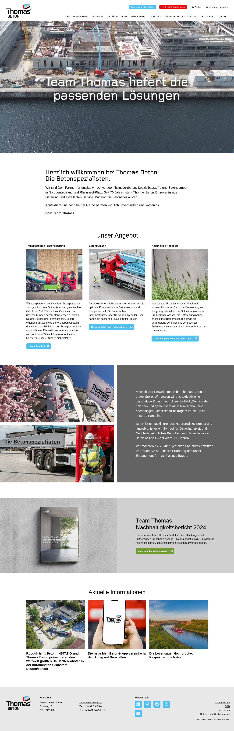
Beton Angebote (77, 16)
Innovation (138, 16)
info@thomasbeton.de (90, 702)
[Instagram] (166, 704)
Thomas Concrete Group (181, 16)
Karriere (155, 16)
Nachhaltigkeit (117, 16)
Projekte (97, 16)
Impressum (224, 710)
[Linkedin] (138, 704)
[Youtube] (138, 713)
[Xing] (147, 704)
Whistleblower (222, 702)
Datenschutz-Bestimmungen (215, 714)
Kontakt (222, 16)
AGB (227, 706)
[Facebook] (156, 704)
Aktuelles (207, 16)
